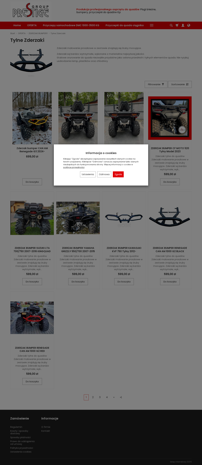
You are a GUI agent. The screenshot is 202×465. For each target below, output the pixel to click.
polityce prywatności (73, 167)
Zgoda (118, 174)
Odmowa (104, 174)
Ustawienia (88, 174)
